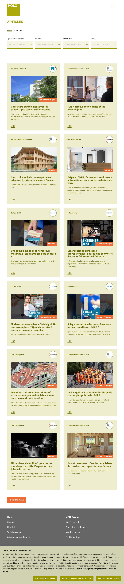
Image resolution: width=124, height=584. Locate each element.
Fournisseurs (67, 38)
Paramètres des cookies (45, 578)
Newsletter (12, 527)
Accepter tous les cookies (108, 578)
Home (9, 30)
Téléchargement (14, 532)
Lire (13, 126)
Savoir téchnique (47, 100)
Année (93, 38)
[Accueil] (13, 10)
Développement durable (18, 537)
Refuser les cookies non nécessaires (77, 578)
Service (52, 170)
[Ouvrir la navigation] (113, 6)
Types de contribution (15, 38)
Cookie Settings (73, 537)
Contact (10, 522)
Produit (108, 170)
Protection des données (77, 527)
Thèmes (38, 38)
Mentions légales (73, 532)
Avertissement (72, 522)
